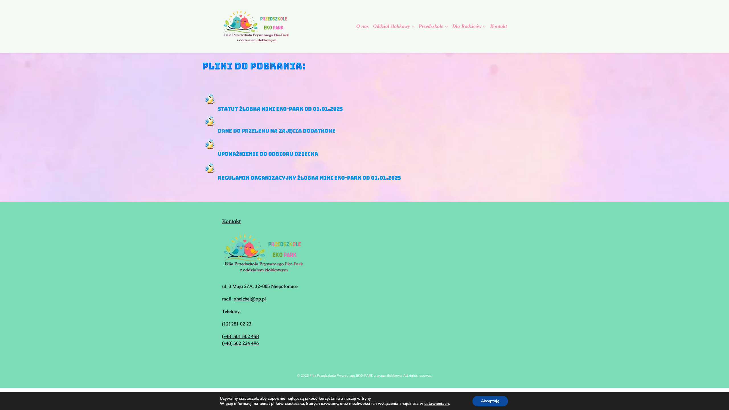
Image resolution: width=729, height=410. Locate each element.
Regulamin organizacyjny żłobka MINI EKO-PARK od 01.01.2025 (309, 178)
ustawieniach (436, 403)
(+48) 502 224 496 (240, 343)
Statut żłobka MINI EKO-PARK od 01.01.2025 (280, 109)
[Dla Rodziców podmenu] (484, 26)
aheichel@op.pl (250, 299)
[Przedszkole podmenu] (446, 26)
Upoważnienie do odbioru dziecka (268, 154)
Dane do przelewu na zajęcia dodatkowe (276, 131)
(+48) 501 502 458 (240, 336)
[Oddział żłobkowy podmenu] (413, 26)
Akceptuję (490, 401)
